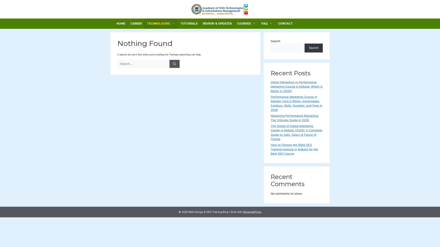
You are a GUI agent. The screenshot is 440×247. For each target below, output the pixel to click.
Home (121, 23)
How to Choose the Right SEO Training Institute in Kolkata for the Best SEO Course (294, 149)
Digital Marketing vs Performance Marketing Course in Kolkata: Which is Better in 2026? (297, 87)
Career (136, 23)
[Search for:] (143, 63)
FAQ (264, 23)
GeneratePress (252, 212)
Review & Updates (217, 23)
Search (275, 41)
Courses (244, 23)
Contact (285, 23)
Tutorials (189, 23)
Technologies (158, 23)
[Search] (174, 64)
